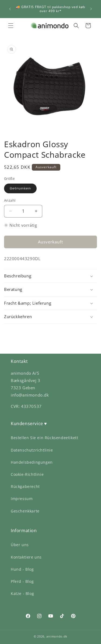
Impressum (22, 498)
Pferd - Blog (22, 581)
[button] (11, 26)
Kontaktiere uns (26, 557)
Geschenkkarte (25, 511)
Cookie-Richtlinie (27, 474)
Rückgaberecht (25, 486)
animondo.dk (56, 636)
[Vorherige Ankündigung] (10, 9)
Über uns (20, 544)
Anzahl (9, 200)
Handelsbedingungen (32, 462)
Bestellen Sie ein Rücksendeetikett (44, 437)
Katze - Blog (22, 593)
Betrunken (23, 189)
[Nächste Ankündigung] (91, 9)
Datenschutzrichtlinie (32, 450)
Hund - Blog (22, 569)
